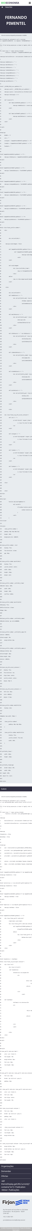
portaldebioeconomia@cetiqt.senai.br (14, 1220)
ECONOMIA (10, 2)
